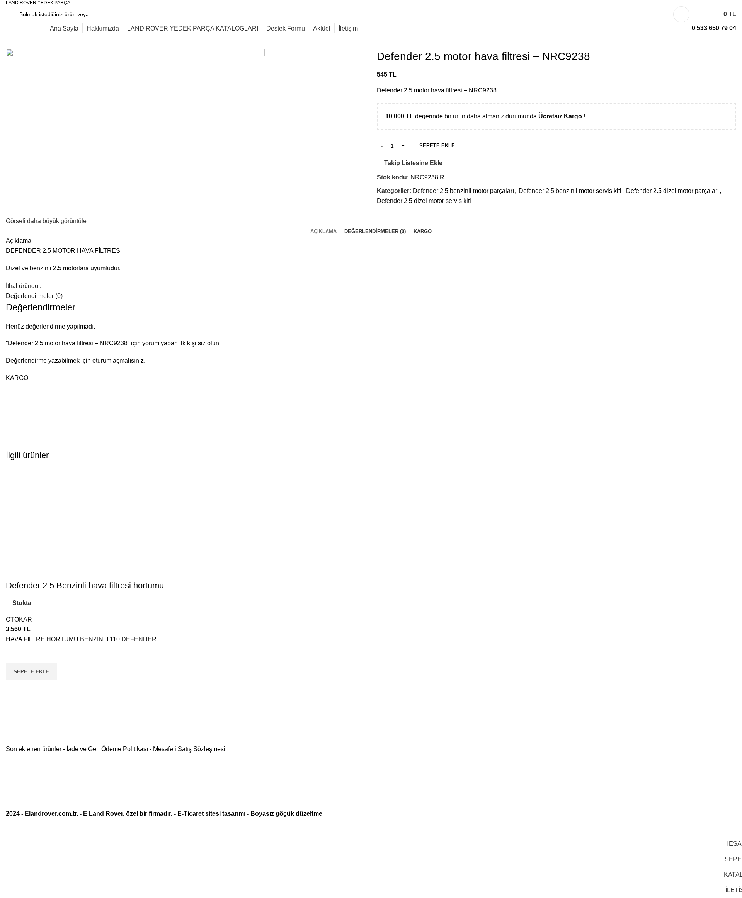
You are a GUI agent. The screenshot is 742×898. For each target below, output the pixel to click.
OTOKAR (19, 619)
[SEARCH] (98, 14)
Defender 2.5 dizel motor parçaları (672, 190)
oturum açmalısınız (118, 360)
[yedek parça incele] (89, 524)
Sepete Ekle (437, 145)
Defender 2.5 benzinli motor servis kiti (570, 190)
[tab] (323, 231)
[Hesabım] (681, 14)
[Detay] (135, 131)
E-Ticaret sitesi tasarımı (211, 813)
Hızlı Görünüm (15, 689)
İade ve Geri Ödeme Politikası (107, 749)
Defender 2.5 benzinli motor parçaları (463, 190)
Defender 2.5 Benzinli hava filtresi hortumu (85, 585)
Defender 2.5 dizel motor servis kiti (424, 201)
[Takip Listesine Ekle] (15, 653)
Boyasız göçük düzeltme (286, 813)
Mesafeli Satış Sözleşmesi (189, 749)
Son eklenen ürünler (33, 749)
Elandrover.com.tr (51, 813)
